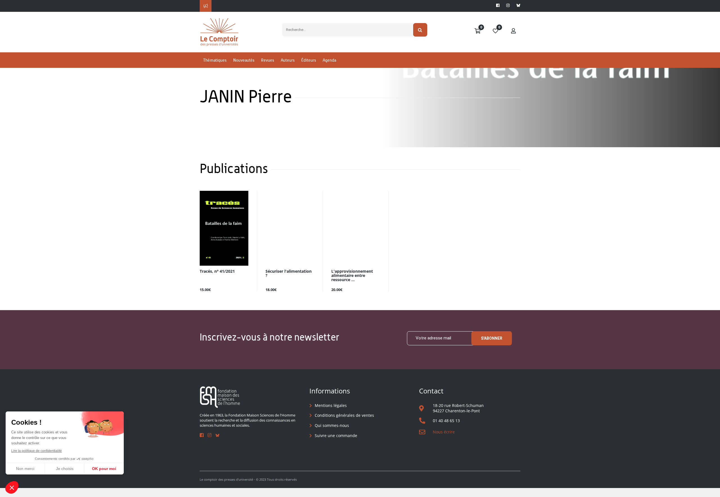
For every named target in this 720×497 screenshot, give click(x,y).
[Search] (420, 30)
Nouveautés (243, 60)
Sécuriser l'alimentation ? (289, 273)
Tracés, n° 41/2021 (217, 271)
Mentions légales (331, 405)
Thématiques (214, 60)
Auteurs (287, 60)
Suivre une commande (336, 435)
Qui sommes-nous (332, 425)
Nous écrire (444, 432)
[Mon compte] (513, 31)
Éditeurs (308, 60)
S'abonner (491, 338)
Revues (267, 60)
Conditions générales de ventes (344, 415)
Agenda (329, 60)
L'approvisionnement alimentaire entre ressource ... (352, 275)
